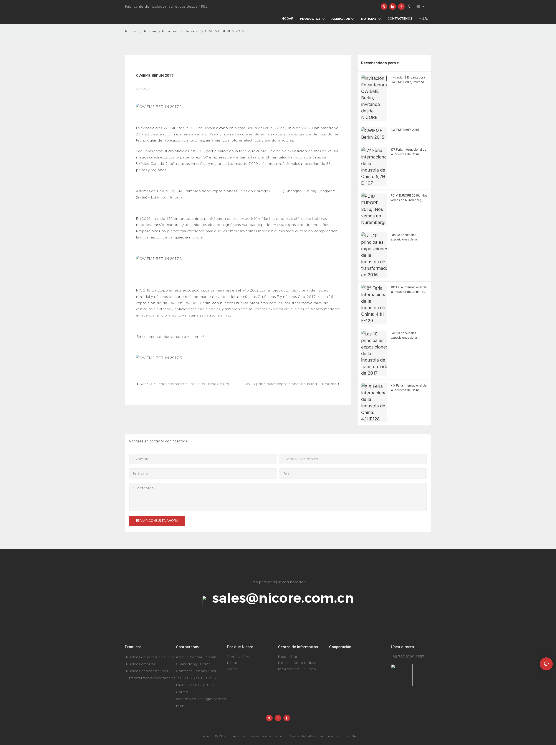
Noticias (149, 31)
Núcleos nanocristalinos (147, 671)
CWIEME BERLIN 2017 (224, 31)
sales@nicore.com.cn (283, 598)
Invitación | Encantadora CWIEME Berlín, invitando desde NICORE (408, 79)
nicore (131, 31)
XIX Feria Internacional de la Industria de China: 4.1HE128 (409, 387)
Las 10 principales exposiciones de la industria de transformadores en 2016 (408, 237)
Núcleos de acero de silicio (150, 657)
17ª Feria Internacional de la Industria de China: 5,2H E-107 (408, 152)
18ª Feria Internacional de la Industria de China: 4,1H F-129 (409, 289)
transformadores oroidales (152, 678)
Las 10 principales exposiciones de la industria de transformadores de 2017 (408, 335)
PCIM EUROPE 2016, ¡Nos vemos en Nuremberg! (409, 197)
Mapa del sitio (302, 736)
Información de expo (180, 31)
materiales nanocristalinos (208, 315)
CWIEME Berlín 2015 (405, 130)
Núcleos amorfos (140, 664)
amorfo (175, 315)
